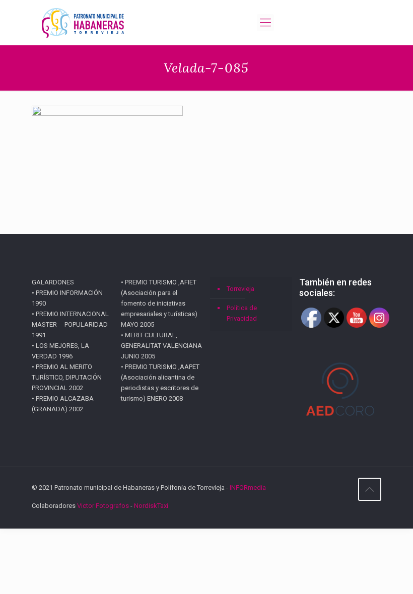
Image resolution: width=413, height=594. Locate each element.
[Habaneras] (83, 22)
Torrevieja (240, 288)
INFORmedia (248, 487)
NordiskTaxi (151, 505)
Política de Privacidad (242, 313)
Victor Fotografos (103, 505)
